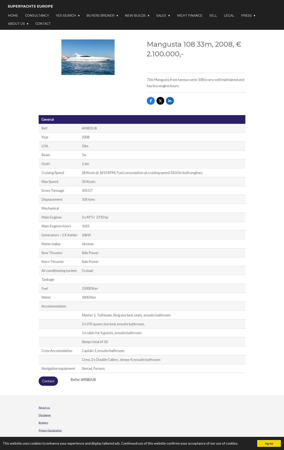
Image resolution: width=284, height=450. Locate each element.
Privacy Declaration (50, 430)
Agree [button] (269, 443)
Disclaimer (45, 415)
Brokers (43, 422)
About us (44, 407)
